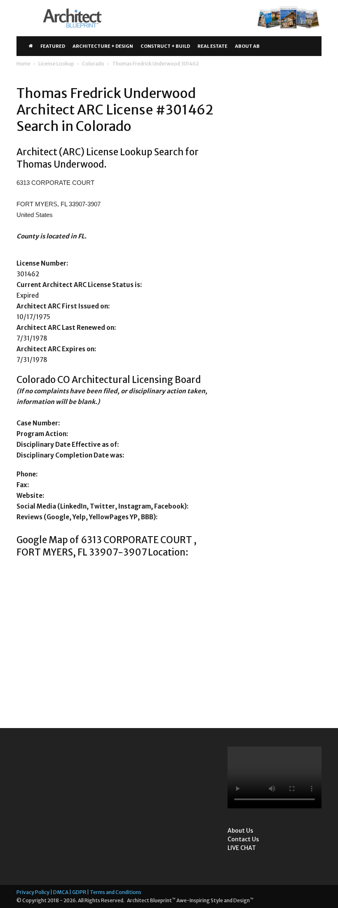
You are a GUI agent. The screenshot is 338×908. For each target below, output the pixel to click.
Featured (52, 46)
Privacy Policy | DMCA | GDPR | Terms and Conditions (78, 892)
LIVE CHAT (242, 848)
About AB (247, 46)
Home (23, 64)
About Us (240, 830)
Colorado (93, 64)
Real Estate (212, 46)
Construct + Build (165, 46)
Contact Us (243, 839)
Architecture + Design (103, 46)
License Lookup (56, 64)
